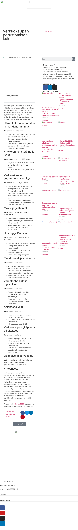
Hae (73, 59)
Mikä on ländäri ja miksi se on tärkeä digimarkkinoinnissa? (66, 143)
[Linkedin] (50, 87)
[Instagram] (54, 87)
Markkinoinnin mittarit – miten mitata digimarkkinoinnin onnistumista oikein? (65, 98)
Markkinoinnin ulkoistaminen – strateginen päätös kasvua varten (66, 180)
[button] (39, 8)
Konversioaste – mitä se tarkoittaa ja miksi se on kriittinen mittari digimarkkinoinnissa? (50, 111)
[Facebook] (45, 87)
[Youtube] (2, 513)
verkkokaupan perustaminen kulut (11, 414)
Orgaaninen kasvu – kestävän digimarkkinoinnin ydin (50, 206)
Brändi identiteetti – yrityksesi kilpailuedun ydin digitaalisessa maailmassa (66, 239)
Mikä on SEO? (19, 404)
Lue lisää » (45, 120)
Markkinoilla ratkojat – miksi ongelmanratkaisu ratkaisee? (50, 246)
